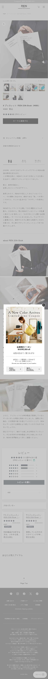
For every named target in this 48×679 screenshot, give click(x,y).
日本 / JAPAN (12, 369)
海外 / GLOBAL (30, 369)
